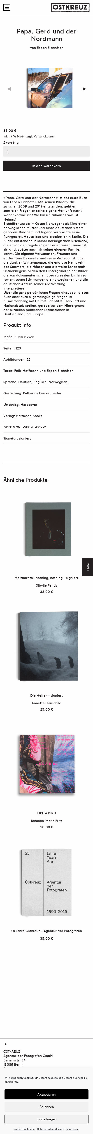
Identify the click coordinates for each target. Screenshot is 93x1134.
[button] (84, 89)
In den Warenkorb (46, 165)
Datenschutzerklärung (50, 1129)
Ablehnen (47, 1106)
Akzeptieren (46, 1094)
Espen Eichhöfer (50, 47)
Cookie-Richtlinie (24, 1129)
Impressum (72, 1129)
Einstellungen (46, 1118)
